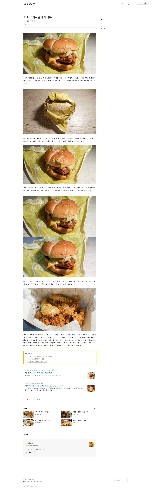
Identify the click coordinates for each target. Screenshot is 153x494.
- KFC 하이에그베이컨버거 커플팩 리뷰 (40, 356)
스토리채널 (28, 479)
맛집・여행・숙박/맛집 (29, 21)
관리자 (38, 479)
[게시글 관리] (31, 399)
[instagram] (28, 486)
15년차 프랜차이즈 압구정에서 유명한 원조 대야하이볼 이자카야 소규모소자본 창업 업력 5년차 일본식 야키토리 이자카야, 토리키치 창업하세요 (54, 389)
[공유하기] (29, 399)
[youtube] (32, 486)
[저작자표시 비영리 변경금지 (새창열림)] (43, 399)
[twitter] (24, 486)
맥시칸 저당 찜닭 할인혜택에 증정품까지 (38, 373)
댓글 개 (25, 434)
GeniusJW (29, 4)
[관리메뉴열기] (150, 3)
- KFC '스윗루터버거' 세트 (36, 359)
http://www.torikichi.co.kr (32, 383)
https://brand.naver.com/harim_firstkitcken (38, 370)
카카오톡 (34, 479)
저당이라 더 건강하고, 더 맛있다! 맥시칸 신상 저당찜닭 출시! (43, 375)
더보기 (94, 408)
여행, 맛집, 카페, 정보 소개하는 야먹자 (36, 449)
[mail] (36, 486)
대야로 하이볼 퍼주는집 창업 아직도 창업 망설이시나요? (44, 386)
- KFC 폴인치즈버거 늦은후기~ (37, 362)
